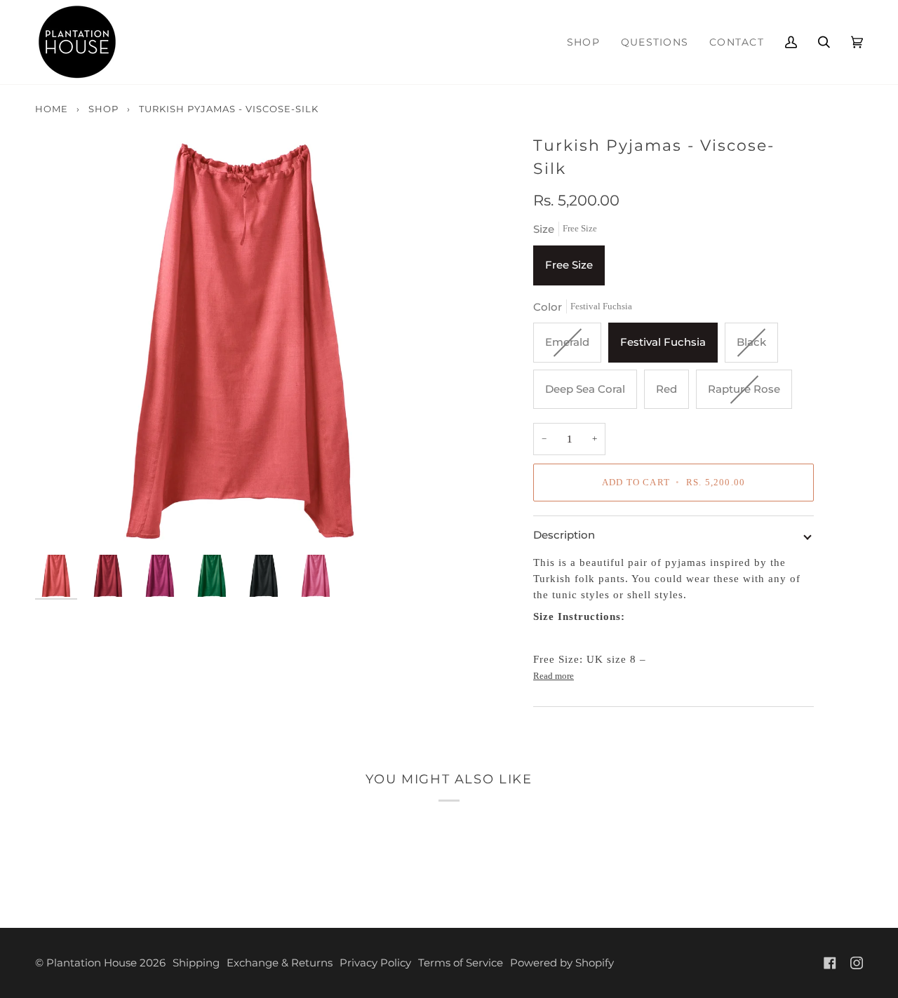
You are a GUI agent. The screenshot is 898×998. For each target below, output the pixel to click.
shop (103, 108)
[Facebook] (830, 963)
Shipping (196, 962)
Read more (553, 675)
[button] (654, 42)
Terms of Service (460, 962)
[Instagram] (856, 963)
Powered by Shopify (562, 962)
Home (51, 108)
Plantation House (91, 962)
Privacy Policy (375, 962)
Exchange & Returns (280, 962)
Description (564, 534)
